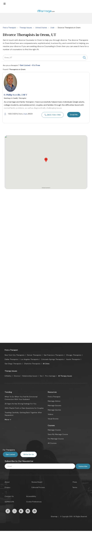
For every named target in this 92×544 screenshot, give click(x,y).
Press (75, 482)
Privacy (7, 487)
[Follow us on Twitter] (14, 511)
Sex (41, 376)
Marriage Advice (54, 401)
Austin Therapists (73, 359)
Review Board (37, 482)
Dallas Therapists (11, 359)
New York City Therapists (14, 355)
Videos (50, 414)
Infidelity (8, 376)
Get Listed (10, 454)
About (7, 482)
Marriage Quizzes (54, 405)
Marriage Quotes (54, 410)
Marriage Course (54, 430)
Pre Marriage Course (56, 439)
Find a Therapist (11, 350)
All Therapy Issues (65, 376)
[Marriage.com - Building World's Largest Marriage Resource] (46, 11)
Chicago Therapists (73, 355)
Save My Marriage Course (58, 434)
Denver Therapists (34, 355)
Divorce (17, 376)
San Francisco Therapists (53, 355)
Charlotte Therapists (32, 364)
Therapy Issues (11, 371)
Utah (25, 114)
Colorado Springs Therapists (52, 359)
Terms (74, 487)
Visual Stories (53, 419)
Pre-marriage (50, 376)
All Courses (52, 443)
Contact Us (9, 496)
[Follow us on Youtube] (21, 511)
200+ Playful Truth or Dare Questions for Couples (24, 408)
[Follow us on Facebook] (8, 511)
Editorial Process (38, 487)
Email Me (74, 114)
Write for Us (28, 454)
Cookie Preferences (34, 502)
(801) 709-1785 (54, 115)
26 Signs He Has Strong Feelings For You (20, 404)
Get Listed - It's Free (30, 65)
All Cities (46, 364)
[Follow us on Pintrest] (34, 511)
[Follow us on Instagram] (28, 511)
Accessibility (31, 496)
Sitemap (54, 516)
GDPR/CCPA (9, 502)
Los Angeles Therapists (30, 359)
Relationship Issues (29, 376)
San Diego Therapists (13, 364)
